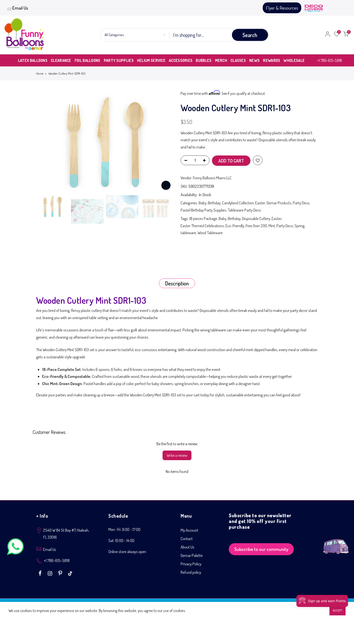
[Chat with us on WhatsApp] (15, 547)
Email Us (20, 8)
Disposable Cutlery (256, 218)
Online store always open (127, 551)
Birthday (214, 202)
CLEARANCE (61, 60)
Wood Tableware (210, 232)
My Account (189, 530)
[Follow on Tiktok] (70, 572)
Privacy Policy (191, 563)
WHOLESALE (294, 60)
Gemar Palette (192, 555)
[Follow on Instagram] (50, 572)
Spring (299, 225)
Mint (272, 225)
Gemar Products (279, 202)
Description (177, 283)
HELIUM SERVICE (151, 60)
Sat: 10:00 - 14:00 (121, 540)
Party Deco (301, 202)
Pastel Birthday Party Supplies (203, 210)
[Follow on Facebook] (41, 572)
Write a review (177, 455)
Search (250, 35)
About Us (187, 546)
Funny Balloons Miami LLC (212, 177)
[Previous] (44, 141)
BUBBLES (203, 60)
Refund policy (191, 572)
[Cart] (345, 35)
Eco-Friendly (234, 225)
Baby (202, 202)
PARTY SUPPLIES (119, 60)
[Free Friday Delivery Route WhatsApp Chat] (335, 543)
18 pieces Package (203, 218)
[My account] (327, 35)
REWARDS (271, 60)
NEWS (254, 60)
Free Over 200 (256, 225)
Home (39, 73)
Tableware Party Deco (244, 210)
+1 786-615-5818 (329, 60)
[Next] (165, 141)
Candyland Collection (238, 202)
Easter (260, 202)
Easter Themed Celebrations (202, 225)
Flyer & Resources (282, 8)
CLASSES (238, 60)
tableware (188, 232)
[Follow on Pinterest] (60, 572)
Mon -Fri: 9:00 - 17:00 (124, 529)
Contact (187, 538)
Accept (337, 610)
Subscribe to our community (261, 549)
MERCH (221, 60)
